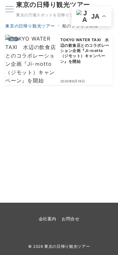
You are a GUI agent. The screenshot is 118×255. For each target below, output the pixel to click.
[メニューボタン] (9, 9)
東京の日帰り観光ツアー (53, 4)
